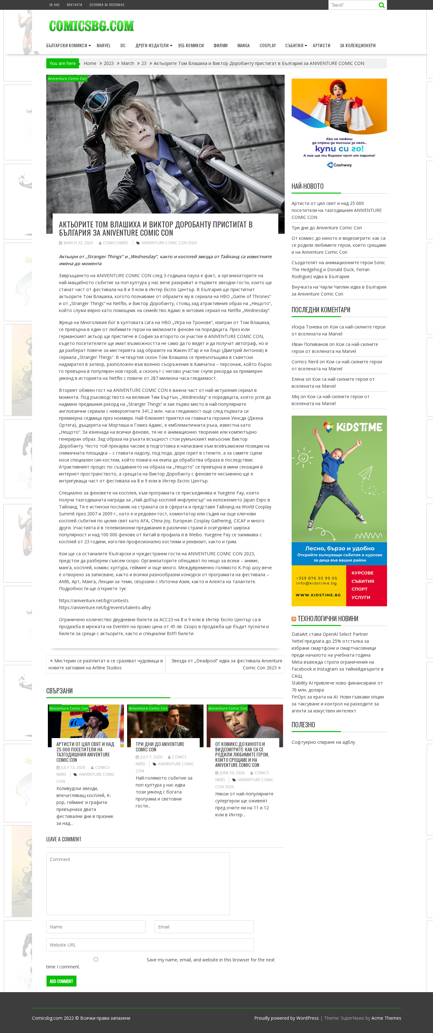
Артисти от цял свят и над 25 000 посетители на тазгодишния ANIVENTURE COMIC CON (85, 751)
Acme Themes (386, 1018)
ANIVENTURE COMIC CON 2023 (169, 242)
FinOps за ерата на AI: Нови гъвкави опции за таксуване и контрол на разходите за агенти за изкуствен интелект (338, 704)
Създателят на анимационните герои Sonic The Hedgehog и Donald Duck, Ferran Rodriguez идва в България (338, 269)
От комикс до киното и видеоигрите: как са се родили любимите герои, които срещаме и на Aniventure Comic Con (242, 754)
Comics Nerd (115, 242)
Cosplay (268, 45)
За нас (54, 4)
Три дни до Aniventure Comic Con (160, 746)
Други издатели (152, 45)
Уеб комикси (191, 45)
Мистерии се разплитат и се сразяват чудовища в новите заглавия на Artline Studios (105, 664)
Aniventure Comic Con (67, 78)
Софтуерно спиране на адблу (323, 742)
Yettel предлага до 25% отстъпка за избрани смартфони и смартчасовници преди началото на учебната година (334, 648)
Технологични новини (328, 618)
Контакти (74, 4)
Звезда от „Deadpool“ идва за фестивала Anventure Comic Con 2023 (226, 664)
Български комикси (66, 45)
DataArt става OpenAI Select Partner (330, 634)
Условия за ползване (107, 4)
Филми (221, 45)
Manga (243, 45)
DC (123, 45)
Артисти (321, 45)
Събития (294, 45)
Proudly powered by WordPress (286, 1018)
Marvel (104, 45)
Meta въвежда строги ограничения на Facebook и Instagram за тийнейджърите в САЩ (338, 669)
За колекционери (358, 45)
